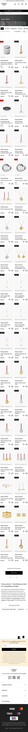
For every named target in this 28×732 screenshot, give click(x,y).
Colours (20, 28)
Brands (2, 13)
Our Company (6, 701)
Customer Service (7, 685)
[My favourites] (19, 4)
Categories (14, 28)
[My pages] (15, 4)
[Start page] (4, 4)
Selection (4, 690)
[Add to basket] (12, 67)
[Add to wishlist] (9, 67)
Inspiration (5, 696)
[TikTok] (18, 677)
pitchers (3, 600)
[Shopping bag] (22, 4)
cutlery (8, 598)
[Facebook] (10, 677)
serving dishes (15, 598)
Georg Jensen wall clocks (9, 609)
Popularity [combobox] (18, 31)
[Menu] (26, 4)
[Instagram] (14, 677)
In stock (7, 28)
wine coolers (11, 600)
